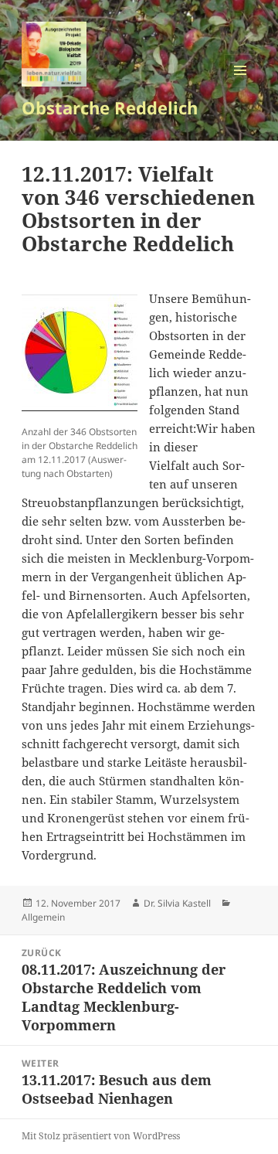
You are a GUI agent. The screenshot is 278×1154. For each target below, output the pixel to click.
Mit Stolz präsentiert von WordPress (101, 1135)
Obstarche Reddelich (110, 107)
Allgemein (43, 917)
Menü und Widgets (240, 86)
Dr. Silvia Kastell (177, 903)
